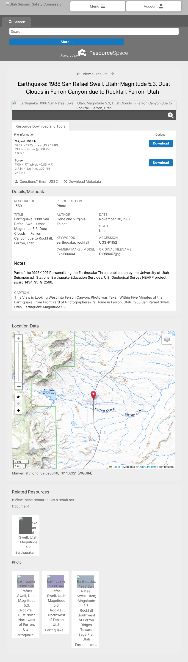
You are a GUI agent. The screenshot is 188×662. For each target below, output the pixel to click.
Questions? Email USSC (38, 181)
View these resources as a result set (44, 500)
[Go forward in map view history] (18, 403)
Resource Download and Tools (40, 126)
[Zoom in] (18, 338)
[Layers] (167, 339)
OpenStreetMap (148, 467)
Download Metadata (84, 181)
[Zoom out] (18, 386)
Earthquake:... (26, 552)
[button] (93, 395)
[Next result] (112, 74)
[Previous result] (78, 74)
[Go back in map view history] (18, 410)
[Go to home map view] (18, 396)
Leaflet (116, 467)
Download (161, 143)
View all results (95, 74)
